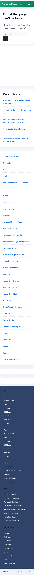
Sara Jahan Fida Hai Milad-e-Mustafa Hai (17, 111)
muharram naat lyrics (11, 268)
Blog (5, 170)
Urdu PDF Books (10, 478)
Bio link (6, 533)
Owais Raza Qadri (10, 494)
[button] (21, 4)
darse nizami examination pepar (15, 183)
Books (6, 423)
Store (6, 552)
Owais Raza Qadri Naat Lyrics (14, 307)
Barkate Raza (9, 4)
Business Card (9, 548)
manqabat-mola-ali (10, 261)
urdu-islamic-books (11, 359)
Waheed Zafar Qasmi (11, 502)
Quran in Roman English (12, 327)
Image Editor (9, 556)
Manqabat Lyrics (9, 248)
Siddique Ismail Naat (11, 498)
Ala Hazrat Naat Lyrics (11, 156)
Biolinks (7, 419)
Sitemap (7, 474)
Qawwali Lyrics (9, 320)
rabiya (5, 333)
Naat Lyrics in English (11, 281)
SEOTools (7, 412)
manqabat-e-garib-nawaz (13, 255)
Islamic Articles (9, 209)
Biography (7, 163)
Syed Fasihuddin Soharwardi (14, 509)
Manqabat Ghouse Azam (12, 228)
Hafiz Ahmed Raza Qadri (13, 506)
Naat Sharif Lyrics (9, 300)
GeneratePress (27, 572)
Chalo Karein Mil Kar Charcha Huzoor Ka (17, 130)
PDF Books (7, 313)
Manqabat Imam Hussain (12, 235)
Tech (5, 353)
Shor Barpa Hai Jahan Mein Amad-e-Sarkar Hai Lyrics (16, 140)
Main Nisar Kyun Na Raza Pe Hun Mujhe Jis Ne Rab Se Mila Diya (14, 121)
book (5, 176)
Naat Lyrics (7, 274)
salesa (5, 346)
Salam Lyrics (7, 340)
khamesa (6, 215)
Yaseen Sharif (9, 400)
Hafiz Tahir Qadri (10, 517)
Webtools (7, 404)
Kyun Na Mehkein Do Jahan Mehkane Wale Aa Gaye (16, 102)
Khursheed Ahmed (11, 513)
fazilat (5, 196)
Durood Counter (10, 482)
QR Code (7, 544)
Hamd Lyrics (7, 202)
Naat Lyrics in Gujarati (11, 287)
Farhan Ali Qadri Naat (11, 521)
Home (6, 463)
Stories (6, 416)
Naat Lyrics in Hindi (10, 294)
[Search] (5, 38)
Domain (7, 408)
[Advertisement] (17, 66)
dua (4, 189)
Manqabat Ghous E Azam (12, 222)
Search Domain (9, 563)
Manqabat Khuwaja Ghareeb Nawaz (16, 241)
